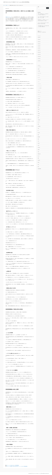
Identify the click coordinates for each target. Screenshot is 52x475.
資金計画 (39, 160)
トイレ (38, 81)
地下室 (38, 115)
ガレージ (39, 75)
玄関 (38, 151)
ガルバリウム (39, 73)
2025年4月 (39, 41)
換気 (38, 134)
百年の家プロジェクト (18, 466)
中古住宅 (39, 98)
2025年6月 (39, 39)
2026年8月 (39, 37)
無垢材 (38, 149)
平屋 (38, 128)
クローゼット (39, 79)
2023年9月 (39, 58)
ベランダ (39, 90)
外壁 (38, 117)
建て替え (39, 132)
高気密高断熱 (17, 465)
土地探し (39, 113)
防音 (38, 166)
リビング (39, 94)
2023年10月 (39, 56)
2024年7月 (39, 50)
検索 (38, 6)
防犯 (38, 164)
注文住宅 (11, 465)
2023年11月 (39, 54)
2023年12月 (39, 52)
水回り (38, 145)
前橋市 (11, 466)
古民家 (38, 109)
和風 (38, 111)
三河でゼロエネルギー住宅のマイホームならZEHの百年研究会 (16, 2)
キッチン (39, 77)
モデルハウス (8, 465)
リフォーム (39, 96)
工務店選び (39, 126)
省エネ (14, 465)
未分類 (38, 143)
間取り (38, 162)
